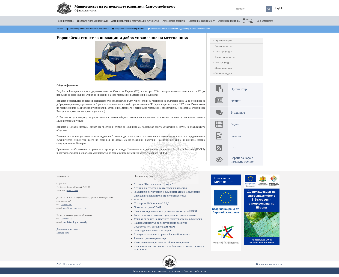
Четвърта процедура (225, 57)
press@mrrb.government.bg (74, 208)
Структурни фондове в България (152, 230)
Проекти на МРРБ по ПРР (223, 179)
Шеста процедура (223, 68)
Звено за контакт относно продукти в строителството (165, 215)
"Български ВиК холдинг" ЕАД (151, 203)
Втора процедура (223, 46)
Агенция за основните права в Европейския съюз (162, 234)
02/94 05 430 (66, 204)
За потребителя (265, 21)
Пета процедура (223, 62)
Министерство (66, 21)
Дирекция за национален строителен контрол (160, 195)
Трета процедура (223, 51)
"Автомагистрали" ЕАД (147, 207)
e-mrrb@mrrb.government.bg (75, 222)
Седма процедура (223, 73)
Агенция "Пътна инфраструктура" (153, 184)
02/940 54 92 (66, 218)
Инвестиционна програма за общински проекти (161, 242)
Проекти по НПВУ (248, 21)
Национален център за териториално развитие (160, 222)
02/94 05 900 (72, 190)
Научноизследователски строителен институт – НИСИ (165, 211)
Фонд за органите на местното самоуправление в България (168, 218)
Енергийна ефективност (202, 21)
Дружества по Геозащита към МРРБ (154, 226)
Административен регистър (150, 238)
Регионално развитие (173, 21)
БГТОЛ (138, 199)
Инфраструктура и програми (92, 21)
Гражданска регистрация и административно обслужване (167, 191)
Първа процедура (223, 40)
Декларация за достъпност (68, 229)
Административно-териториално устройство (135, 21)
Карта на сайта (62, 233)
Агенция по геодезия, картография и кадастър (160, 187)
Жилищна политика (229, 21)
